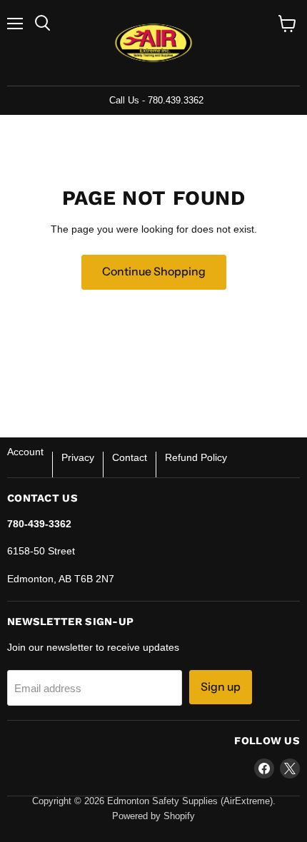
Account (25, 451)
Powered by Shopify (153, 816)
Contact (129, 457)
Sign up (221, 687)
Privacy (77, 457)
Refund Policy (196, 457)
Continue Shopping (154, 271)
